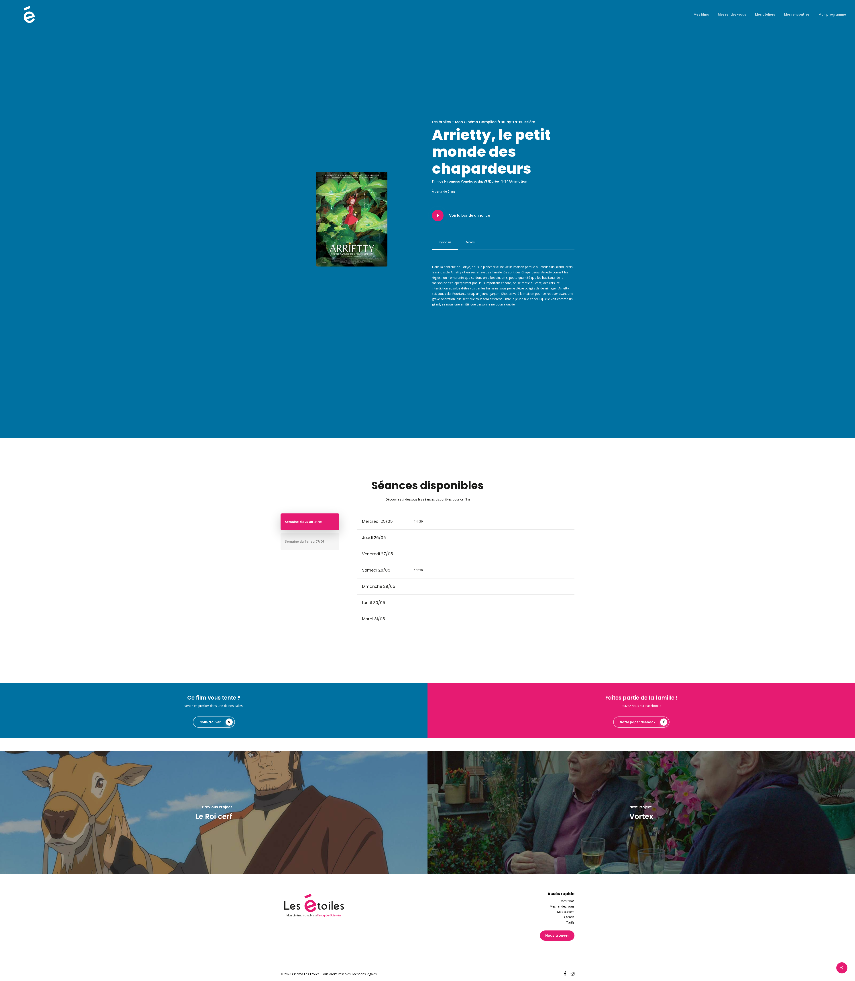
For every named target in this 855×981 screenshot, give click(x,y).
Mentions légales (364, 974)
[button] (445, 242)
